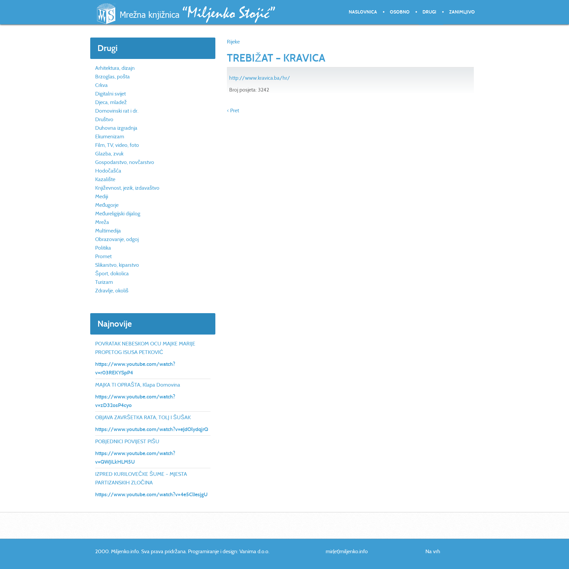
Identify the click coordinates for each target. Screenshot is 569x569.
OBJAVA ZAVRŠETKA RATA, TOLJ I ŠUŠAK (143, 417)
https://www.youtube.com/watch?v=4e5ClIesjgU (151, 494)
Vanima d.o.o (253, 551)
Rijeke (233, 42)
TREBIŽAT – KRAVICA (276, 58)
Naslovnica (363, 12)
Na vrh (432, 551)
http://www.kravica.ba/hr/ (259, 78)
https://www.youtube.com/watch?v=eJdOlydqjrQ (151, 429)
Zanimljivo (462, 12)
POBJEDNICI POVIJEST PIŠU (127, 441)
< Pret (233, 110)
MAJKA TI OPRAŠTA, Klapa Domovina (137, 385)
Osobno (400, 12)
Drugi (429, 12)
